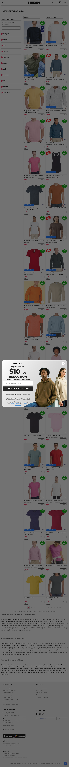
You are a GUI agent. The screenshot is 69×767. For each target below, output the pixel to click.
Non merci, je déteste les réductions (18, 394)
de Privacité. (18, 405)
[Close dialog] (63, 363)
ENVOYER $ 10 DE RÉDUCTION (18, 389)
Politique (25, 403)
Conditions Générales (15, 403)
